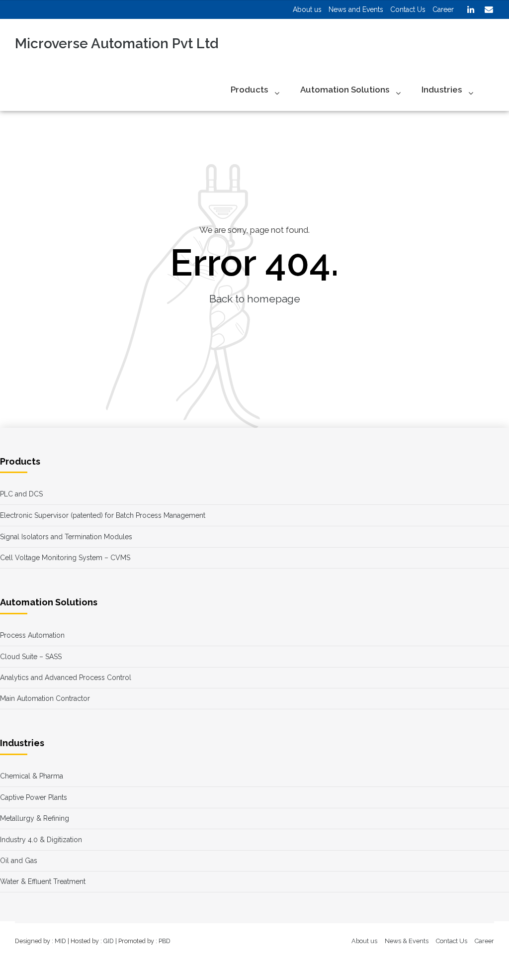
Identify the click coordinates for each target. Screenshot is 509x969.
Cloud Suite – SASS (31, 657)
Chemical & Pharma (31, 776)
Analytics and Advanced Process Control (65, 677)
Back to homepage (254, 298)
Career (484, 941)
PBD (164, 941)
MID (60, 941)
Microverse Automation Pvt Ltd (116, 43)
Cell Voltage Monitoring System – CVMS (65, 558)
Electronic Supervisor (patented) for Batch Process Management (102, 515)
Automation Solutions (344, 90)
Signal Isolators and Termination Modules (66, 537)
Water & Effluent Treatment (42, 881)
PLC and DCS (21, 494)
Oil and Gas (18, 861)
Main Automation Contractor (45, 698)
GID (108, 941)
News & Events (406, 941)
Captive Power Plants (33, 797)
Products (249, 90)
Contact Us (451, 941)
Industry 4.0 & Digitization (41, 840)
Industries (442, 90)
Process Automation (32, 635)
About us (364, 941)
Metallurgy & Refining (34, 818)
